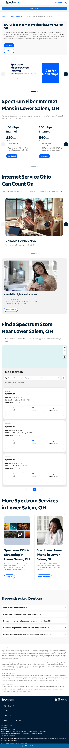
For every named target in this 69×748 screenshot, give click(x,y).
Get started (12, 156)
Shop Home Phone (44, 577)
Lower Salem (20, 16)
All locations (5, 16)
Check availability (34, 8)
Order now (58, 3)
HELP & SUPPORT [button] (12, 720)
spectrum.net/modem (36, 655)
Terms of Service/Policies (8, 735)
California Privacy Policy (8, 729)
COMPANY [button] (9, 706)
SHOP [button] (6, 711)
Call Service (9, 51)
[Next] (66, 74)
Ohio (12, 16)
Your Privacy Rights (6, 725)
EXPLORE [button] (8, 716)
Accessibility (4, 727)
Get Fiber (9, 45)
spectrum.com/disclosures (25, 691)
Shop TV (9, 577)
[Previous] (3, 74)
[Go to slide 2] (37, 91)
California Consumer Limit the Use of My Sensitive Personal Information (21, 733)
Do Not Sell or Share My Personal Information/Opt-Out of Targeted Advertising (23, 731)
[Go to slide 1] (33, 91)
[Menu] (3, 3)
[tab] (34, 706)
